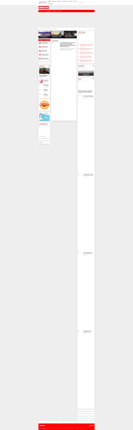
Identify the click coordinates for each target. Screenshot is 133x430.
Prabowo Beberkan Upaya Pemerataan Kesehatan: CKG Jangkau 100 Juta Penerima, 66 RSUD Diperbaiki (57, 36)
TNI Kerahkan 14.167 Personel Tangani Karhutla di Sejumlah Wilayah (45, 47)
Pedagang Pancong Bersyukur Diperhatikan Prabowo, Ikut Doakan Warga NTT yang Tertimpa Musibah (88, 331)
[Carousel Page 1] (83, 74)
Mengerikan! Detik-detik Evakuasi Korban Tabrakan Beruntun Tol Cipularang (46, 90)
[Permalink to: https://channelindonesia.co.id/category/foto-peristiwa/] (93, 65)
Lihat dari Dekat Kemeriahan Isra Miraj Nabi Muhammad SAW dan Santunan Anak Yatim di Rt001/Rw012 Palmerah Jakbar (85, 72)
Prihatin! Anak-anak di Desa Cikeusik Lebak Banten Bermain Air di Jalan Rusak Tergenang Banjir (46, 85)
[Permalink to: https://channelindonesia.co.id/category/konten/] (93, 78)
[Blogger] (93, 425)
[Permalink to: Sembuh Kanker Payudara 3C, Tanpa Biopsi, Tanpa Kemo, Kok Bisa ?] (41, 81)
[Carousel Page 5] (88, 74)
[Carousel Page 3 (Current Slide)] (86, 74)
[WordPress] (90, 425)
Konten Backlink (82, 428)
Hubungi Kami (53, 428)
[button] (94, 2)
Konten (64, 47)
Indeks (49, 428)
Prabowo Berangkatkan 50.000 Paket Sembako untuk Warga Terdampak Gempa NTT (44, 36)
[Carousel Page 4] (87, 74)
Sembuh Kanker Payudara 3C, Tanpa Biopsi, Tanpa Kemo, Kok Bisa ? (46, 80)
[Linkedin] (91, 425)
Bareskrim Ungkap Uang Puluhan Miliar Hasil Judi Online (46, 94)
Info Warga (77, 428)
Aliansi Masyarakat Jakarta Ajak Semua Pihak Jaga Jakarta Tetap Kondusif (44, 43)
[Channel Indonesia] (43, 7)
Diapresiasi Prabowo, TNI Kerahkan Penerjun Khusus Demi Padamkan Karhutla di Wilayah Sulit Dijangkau (45, 55)
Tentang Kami (59, 428)
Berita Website (71, 428)
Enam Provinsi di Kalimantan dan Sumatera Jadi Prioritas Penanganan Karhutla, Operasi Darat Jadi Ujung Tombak (45, 51)
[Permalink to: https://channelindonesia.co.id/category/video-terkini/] (49, 66)
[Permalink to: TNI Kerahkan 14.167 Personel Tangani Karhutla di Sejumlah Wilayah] (80, 212)
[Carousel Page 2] (84, 74)
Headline (61, 47)
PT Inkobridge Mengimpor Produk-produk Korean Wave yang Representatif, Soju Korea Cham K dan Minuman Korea (67, 44)
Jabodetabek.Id (65, 428)
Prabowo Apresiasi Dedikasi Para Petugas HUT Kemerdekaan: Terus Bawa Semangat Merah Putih (45, 58)
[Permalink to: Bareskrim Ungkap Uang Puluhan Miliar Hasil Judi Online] (41, 95)
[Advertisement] (66, 20)
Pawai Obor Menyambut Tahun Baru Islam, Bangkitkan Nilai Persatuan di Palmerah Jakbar (44, 76)
